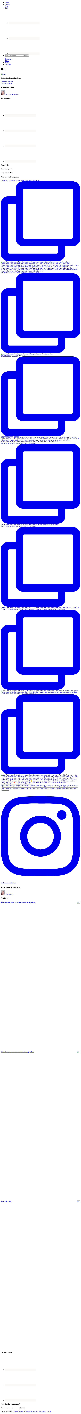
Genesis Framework (31, 1411)
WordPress (42, 1411)
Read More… (10, 894)
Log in (49, 1411)
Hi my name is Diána (12, 94)
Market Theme (18, 1411)
